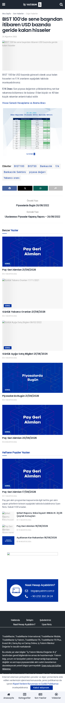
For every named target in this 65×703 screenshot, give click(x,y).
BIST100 (19, 166)
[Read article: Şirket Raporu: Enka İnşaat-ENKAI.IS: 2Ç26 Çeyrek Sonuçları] (8, 516)
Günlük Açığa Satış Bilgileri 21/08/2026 (25, 354)
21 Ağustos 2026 (10, 274)
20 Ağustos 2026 (10, 442)
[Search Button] (61, 4)
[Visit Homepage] (32, 4)
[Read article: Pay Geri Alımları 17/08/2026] (32, 474)
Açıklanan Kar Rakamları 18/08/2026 (37, 537)
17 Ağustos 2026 (10, 496)
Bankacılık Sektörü (15, 172)
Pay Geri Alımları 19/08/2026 (32, 526)
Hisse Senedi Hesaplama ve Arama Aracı (24, 103)
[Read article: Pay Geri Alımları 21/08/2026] (32, 252)
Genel (7, 264)
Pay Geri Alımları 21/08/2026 (19, 269)
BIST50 (32, 166)
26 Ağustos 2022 (9, 36)
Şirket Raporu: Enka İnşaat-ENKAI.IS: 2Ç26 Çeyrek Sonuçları (39, 514)
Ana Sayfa (6, 14)
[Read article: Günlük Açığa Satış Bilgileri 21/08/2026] (32, 336)
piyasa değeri (37, 172)
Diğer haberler (32, 14)
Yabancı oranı (12, 178)
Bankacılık (46, 166)
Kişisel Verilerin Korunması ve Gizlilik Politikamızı (35, 684)
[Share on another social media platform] (56, 188)
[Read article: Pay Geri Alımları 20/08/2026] (32, 420)
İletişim (29, 620)
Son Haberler (18, 14)
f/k (57, 166)
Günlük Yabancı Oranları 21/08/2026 (23, 311)
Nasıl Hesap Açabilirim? (24, 624)
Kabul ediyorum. (41, 687)
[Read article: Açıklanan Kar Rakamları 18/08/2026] (8, 540)
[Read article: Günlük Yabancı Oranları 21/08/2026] (32, 294)
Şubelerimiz (45, 620)
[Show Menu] (3, 4)
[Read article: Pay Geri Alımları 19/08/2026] (8, 529)
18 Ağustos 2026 (24, 541)
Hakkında (15, 620)
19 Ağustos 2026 (24, 530)
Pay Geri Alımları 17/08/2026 (19, 492)
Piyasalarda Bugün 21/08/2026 (20, 396)
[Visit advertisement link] (32, 563)
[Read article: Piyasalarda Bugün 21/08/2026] (32, 378)
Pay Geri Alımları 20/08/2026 (19, 438)
